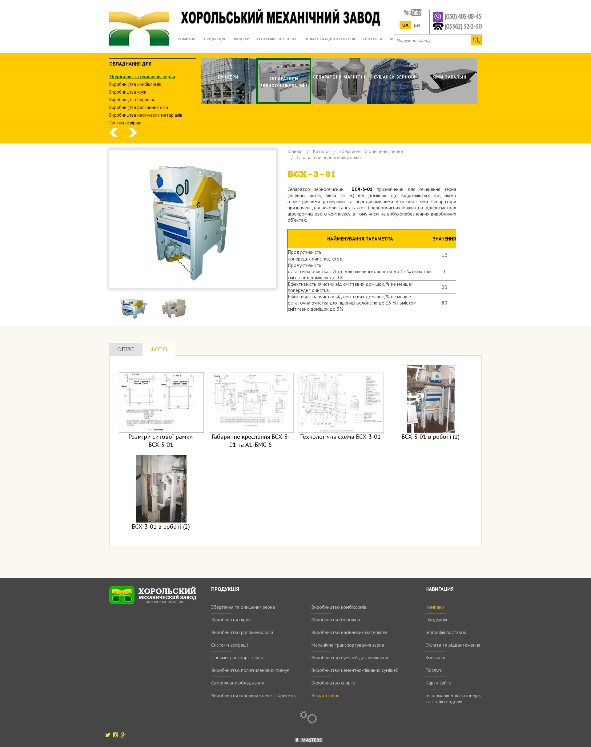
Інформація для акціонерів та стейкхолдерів (453, 698)
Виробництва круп (127, 92)
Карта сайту (438, 683)
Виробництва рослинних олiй (138, 107)
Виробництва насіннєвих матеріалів (145, 115)
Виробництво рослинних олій (242, 632)
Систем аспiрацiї (126, 123)
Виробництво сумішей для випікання (349, 657)
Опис (125, 349)
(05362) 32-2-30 (462, 26)
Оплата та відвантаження (452, 645)
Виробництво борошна (335, 619)
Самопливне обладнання (237, 683)
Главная (295, 151)
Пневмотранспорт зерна (237, 657)
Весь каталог (325, 695)
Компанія (434, 607)
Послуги (433, 670)
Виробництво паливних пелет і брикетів (253, 695)
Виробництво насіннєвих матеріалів (349, 632)
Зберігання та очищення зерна (243, 607)
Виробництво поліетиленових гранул (250, 670)
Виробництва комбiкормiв (135, 84)
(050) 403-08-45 (462, 16)
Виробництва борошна (132, 100)
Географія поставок (445, 632)
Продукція (436, 619)
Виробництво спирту (333, 683)
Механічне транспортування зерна (347, 645)
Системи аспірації (229, 645)
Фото (158, 349)
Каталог (321, 151)
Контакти (435, 657)
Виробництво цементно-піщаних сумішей (354, 670)
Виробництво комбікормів (339, 607)
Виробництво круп (230, 619)
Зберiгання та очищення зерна (142, 76)
